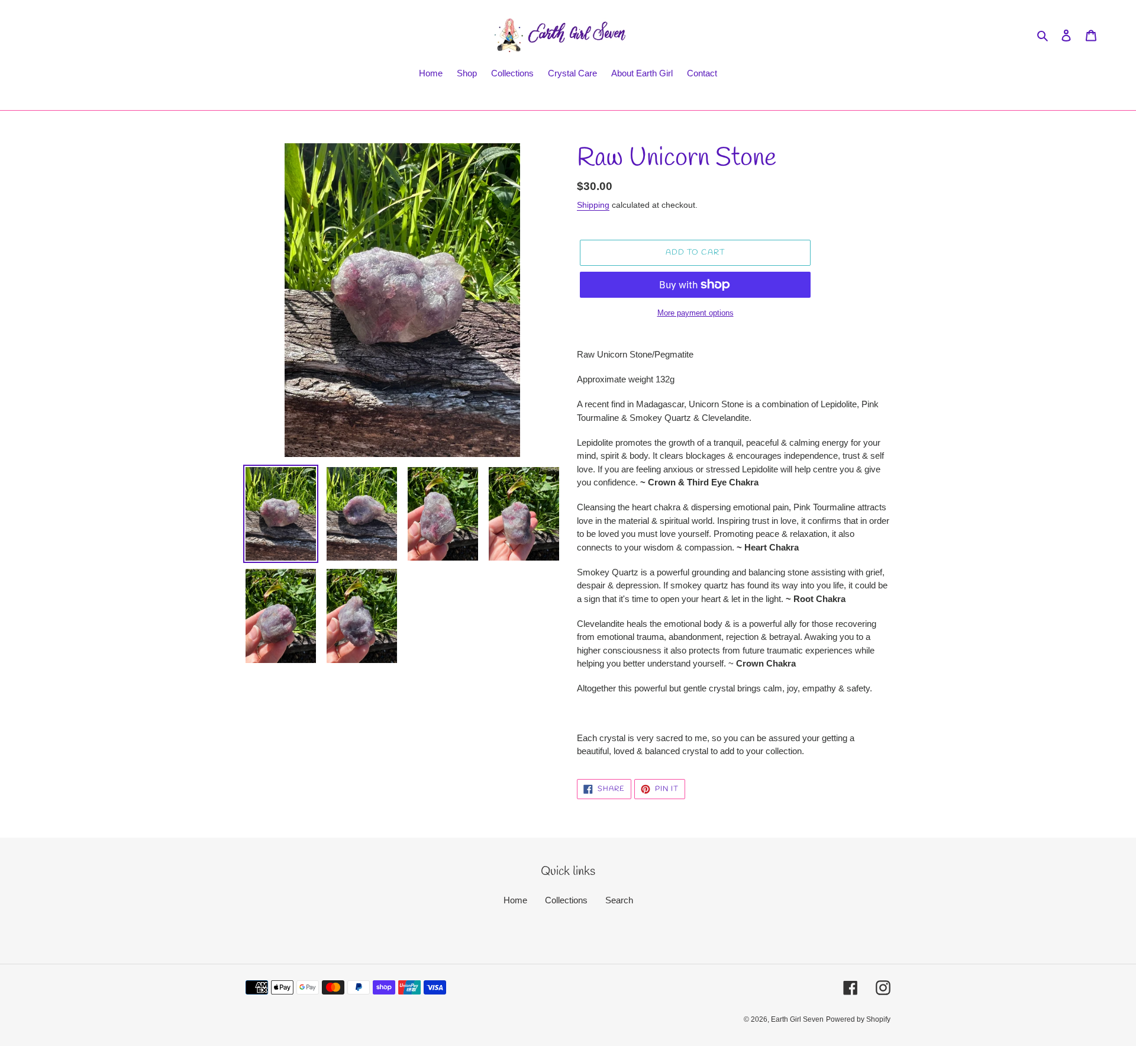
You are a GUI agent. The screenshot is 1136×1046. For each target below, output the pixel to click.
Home (515, 900)
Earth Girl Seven (797, 1019)
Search (619, 900)
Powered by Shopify (858, 1019)
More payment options (695, 312)
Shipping (593, 205)
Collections (566, 900)
